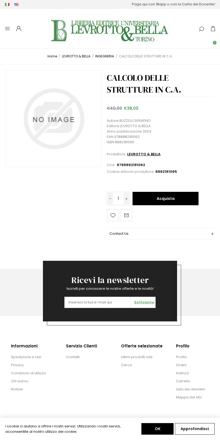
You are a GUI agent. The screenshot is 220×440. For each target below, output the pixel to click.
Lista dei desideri (190, 389)
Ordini (181, 365)
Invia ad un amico (126, 215)
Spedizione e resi (26, 357)
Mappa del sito (189, 397)
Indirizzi (182, 373)
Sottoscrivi (144, 302)
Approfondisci (195, 428)
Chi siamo (19, 381)
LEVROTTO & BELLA (143, 154)
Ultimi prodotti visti (136, 357)
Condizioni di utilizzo (28, 373)
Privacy (17, 365)
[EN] (16, 4)
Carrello (183, 381)
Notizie (17, 389)
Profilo (181, 357)
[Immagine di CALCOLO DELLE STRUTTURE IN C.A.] (53, 118)
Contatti (73, 357)
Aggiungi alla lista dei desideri (113, 215)
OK (157, 428)
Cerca (126, 365)
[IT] (7, 4)
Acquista (166, 198)
